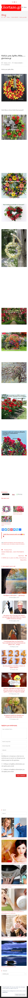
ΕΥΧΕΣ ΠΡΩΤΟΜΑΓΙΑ (17, 542)
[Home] (1, 17)
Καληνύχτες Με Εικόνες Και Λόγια (8, 966)
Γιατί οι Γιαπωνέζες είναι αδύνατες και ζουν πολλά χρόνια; (14, 863)
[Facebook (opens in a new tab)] (14, 2)
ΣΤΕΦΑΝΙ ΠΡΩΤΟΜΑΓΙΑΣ (19, 544)
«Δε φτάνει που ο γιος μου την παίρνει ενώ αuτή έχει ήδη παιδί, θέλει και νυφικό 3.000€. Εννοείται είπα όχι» (14, 617)
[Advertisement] (14, 40)
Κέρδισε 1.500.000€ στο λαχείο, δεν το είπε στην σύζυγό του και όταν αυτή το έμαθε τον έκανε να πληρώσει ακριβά (14, 690)
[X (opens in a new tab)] (12, 2)
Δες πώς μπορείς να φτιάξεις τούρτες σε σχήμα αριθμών (14, 666)
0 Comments (6, 64)
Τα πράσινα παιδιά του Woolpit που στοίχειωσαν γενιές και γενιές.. (14, 716)
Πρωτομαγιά (12, 544)
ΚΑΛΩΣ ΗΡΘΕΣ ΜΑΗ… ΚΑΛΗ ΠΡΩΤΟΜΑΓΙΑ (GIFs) (6, 524)
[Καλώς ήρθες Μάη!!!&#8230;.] (6, 509)
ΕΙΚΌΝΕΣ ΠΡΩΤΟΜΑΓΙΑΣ (8, 542)
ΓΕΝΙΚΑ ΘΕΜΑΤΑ (18, 63)
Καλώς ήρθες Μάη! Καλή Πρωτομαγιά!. (18, 513)
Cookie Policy (5, 992)
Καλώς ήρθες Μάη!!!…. (4, 513)
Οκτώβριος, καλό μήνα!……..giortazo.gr (14, 595)
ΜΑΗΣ (8, 544)
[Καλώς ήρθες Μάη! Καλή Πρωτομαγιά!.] (18, 509)
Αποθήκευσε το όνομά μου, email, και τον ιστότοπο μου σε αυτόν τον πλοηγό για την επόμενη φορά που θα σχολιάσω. (13, 758)
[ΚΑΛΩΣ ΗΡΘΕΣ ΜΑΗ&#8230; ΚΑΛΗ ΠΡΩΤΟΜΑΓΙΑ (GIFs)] (6, 519)
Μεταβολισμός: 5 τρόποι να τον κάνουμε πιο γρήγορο (13, 838)
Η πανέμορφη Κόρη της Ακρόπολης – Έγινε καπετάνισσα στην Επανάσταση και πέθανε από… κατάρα (14, 643)
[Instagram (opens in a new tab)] (16, 2)
